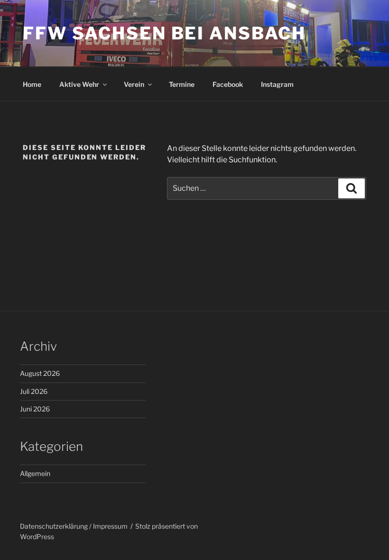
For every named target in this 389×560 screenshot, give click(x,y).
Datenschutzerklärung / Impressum (74, 526)
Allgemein (35, 473)
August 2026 (40, 373)
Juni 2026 (35, 409)
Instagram (277, 84)
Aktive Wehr (79, 84)
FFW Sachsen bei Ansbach (164, 33)
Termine (181, 84)
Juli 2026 (33, 391)
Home (32, 84)
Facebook (228, 84)
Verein (134, 84)
